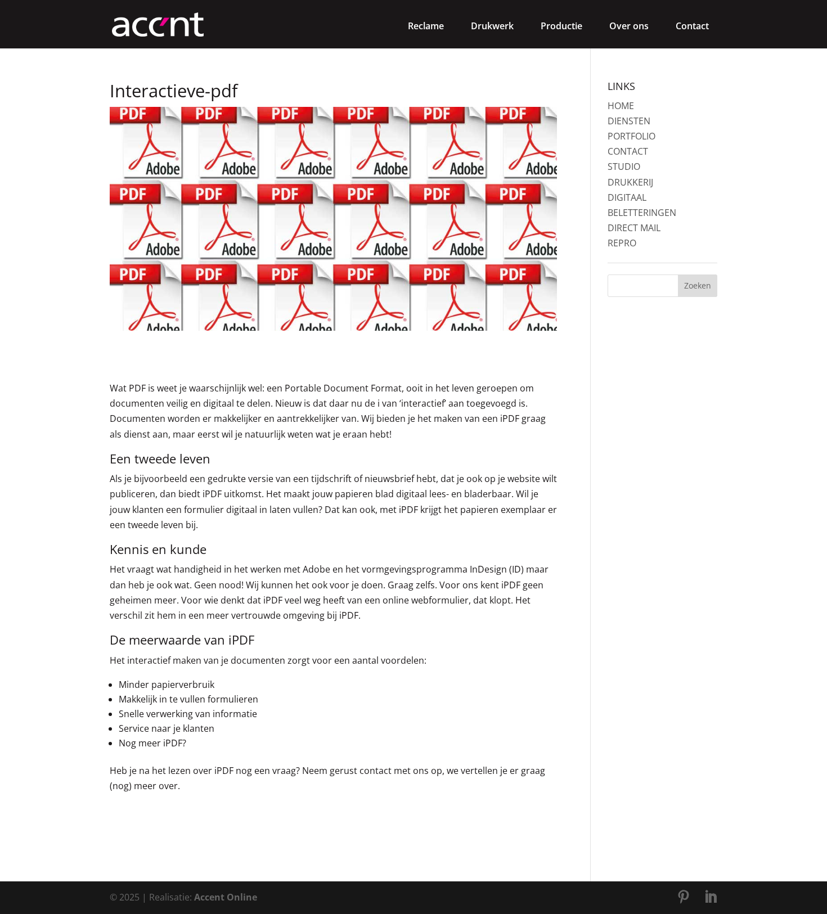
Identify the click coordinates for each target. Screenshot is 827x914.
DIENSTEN (629, 121)
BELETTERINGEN (642, 212)
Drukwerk (492, 26)
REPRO (622, 243)
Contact (692, 26)
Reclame (426, 26)
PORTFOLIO (631, 136)
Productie (561, 26)
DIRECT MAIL (634, 228)
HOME (621, 106)
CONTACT (628, 151)
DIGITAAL (627, 197)
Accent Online (225, 897)
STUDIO (624, 166)
